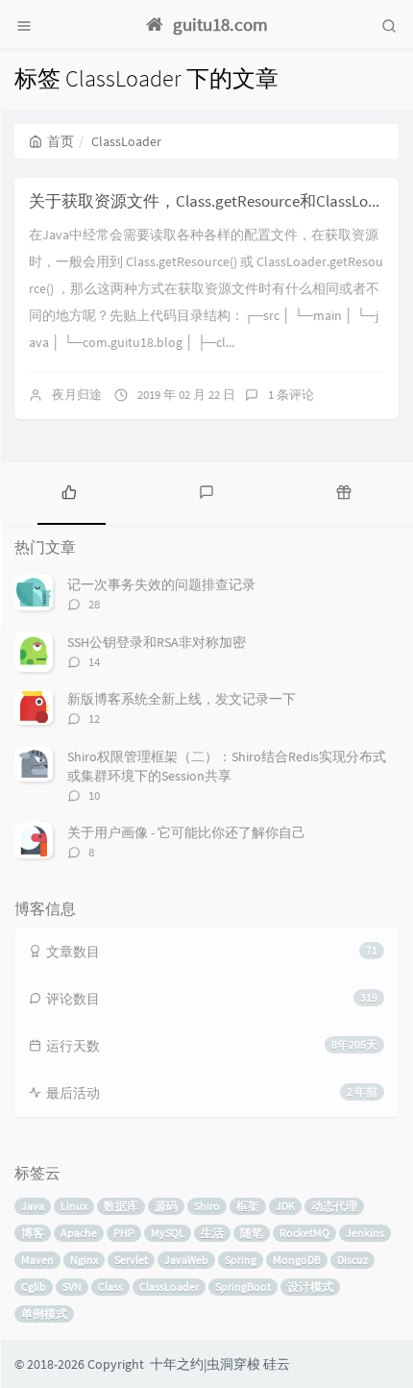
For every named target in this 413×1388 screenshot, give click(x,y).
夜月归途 (77, 394)
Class (110, 1286)
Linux (74, 1206)
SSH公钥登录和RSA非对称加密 (156, 642)
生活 (212, 1233)
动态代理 (334, 1206)
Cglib (33, 1286)
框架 (247, 1206)
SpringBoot (243, 1286)
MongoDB (297, 1259)
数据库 (121, 1206)
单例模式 (44, 1313)
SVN (72, 1286)
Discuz (352, 1259)
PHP (123, 1233)
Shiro (207, 1206)
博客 (32, 1233)
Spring (240, 1259)
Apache (79, 1233)
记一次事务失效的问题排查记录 (161, 584)
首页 (60, 141)
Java (32, 1206)
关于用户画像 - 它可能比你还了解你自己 (186, 832)
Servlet (131, 1259)
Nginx (84, 1259)
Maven (37, 1259)
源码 (166, 1206)
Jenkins (365, 1233)
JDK (285, 1206)
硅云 (276, 1364)
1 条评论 (291, 394)
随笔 (251, 1233)
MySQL (167, 1233)
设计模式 (310, 1286)
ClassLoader (169, 1286)
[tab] (68, 491)
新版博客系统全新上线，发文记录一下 (181, 698)
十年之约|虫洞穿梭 (205, 1364)
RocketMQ (304, 1233)
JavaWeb (186, 1259)
